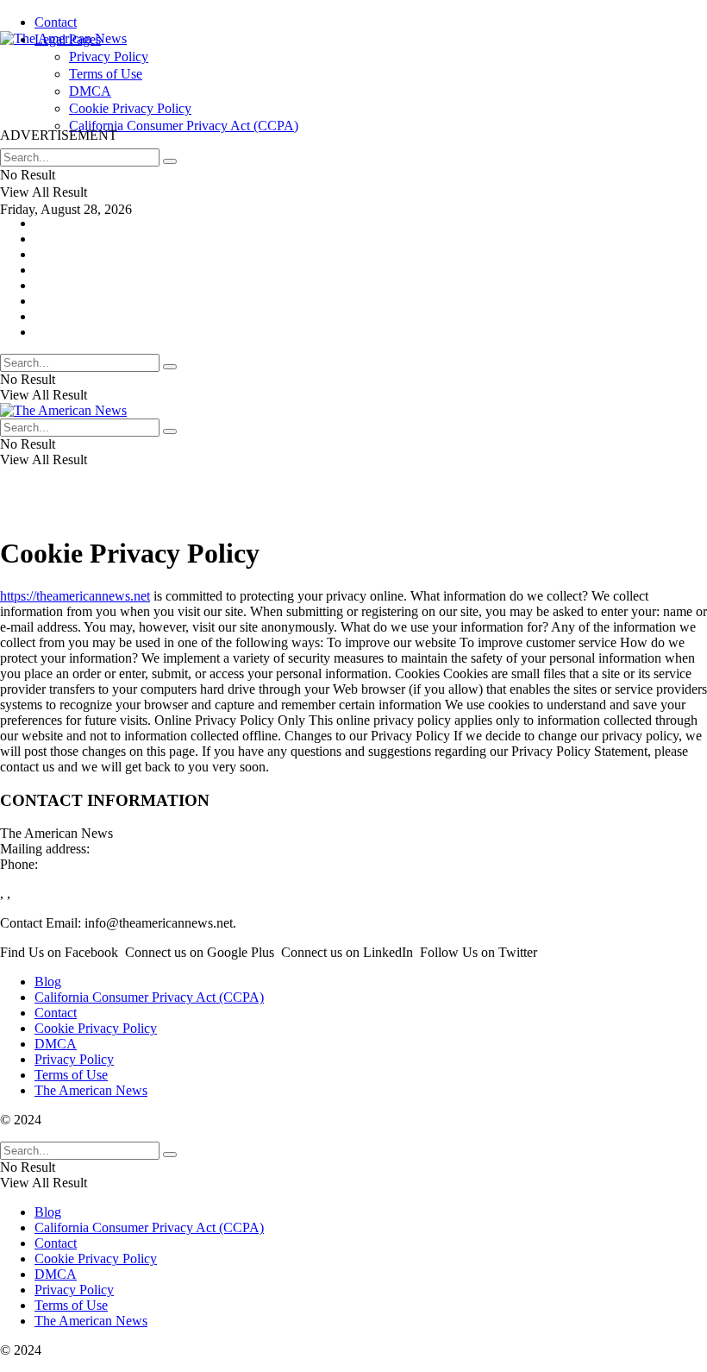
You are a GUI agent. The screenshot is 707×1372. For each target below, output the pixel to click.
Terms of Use (71, 1074)
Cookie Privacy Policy (95, 1028)
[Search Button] (170, 161)
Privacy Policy (74, 1059)
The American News (90, 1090)
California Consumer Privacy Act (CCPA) (149, 997)
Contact (55, 22)
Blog (47, 981)
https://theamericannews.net (75, 595)
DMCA (55, 1043)
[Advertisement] (314, 85)
